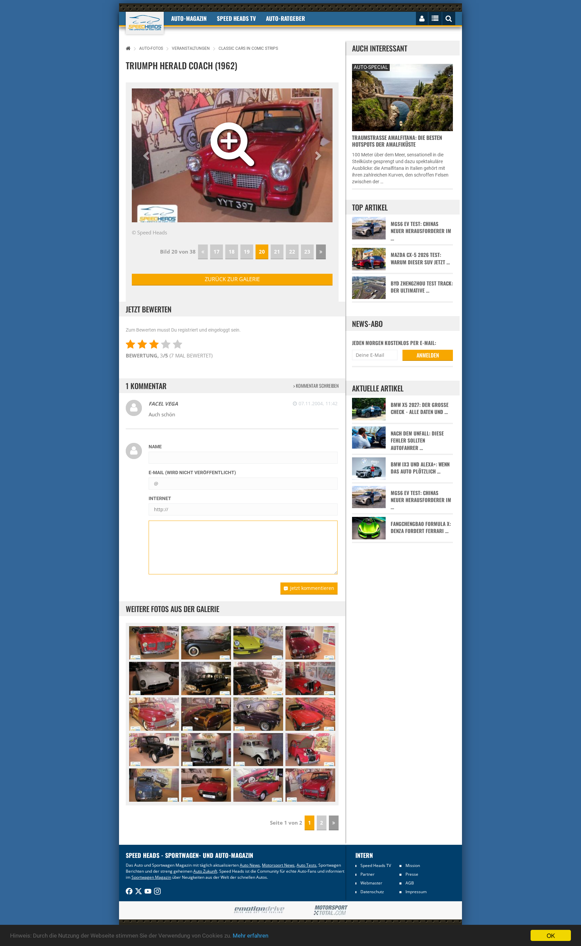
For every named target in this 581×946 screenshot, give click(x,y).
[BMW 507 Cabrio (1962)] (310, 714)
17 (217, 251)
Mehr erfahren (250, 935)
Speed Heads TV (375, 865)
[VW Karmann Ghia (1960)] (310, 642)
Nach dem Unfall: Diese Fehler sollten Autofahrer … (417, 440)
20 (262, 251)
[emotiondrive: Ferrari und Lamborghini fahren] (259, 910)
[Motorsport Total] (331, 910)
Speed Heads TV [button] (236, 18)
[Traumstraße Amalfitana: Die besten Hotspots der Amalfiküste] (402, 96)
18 (232, 251)
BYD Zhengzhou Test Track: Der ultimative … (422, 287)
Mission (412, 865)
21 (277, 251)
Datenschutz (372, 892)
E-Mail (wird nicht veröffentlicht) (192, 472)
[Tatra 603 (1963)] (206, 678)
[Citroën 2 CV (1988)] (310, 749)
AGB (409, 883)
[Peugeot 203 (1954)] (154, 785)
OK (551, 935)
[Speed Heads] (145, 23)
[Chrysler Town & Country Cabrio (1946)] (154, 714)
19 (247, 251)
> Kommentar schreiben (316, 385)
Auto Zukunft (205, 871)
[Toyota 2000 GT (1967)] (206, 785)
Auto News (250, 865)
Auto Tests (306, 865)
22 (292, 251)
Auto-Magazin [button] (189, 18)
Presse (411, 874)
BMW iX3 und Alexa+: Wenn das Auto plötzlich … (420, 468)
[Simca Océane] (258, 785)
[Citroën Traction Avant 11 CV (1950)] (206, 749)
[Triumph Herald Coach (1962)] (310, 785)
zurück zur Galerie (232, 279)
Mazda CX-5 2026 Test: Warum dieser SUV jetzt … (420, 258)
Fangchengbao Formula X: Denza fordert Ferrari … (421, 527)
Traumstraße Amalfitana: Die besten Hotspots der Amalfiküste (397, 141)
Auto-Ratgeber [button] (285, 18)
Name (155, 446)
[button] (147, 155)
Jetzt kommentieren (312, 588)
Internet (160, 498)
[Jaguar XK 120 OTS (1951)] (206, 642)
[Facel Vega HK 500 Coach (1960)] (154, 642)
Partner (367, 874)
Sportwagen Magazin (151, 877)
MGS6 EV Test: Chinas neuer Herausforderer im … (421, 231)
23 (307, 251)
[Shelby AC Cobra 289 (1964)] (258, 714)
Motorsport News (278, 865)
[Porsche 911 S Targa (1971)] (258, 642)
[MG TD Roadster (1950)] (310, 678)
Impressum (416, 892)
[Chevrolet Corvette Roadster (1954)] (154, 678)
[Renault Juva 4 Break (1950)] (154, 749)
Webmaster (371, 883)
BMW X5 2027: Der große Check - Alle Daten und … (420, 408)
